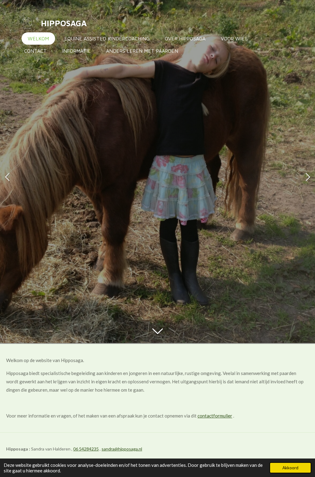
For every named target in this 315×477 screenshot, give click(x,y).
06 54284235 (86, 448)
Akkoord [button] (290, 467)
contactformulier (214, 415)
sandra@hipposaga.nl (122, 448)
